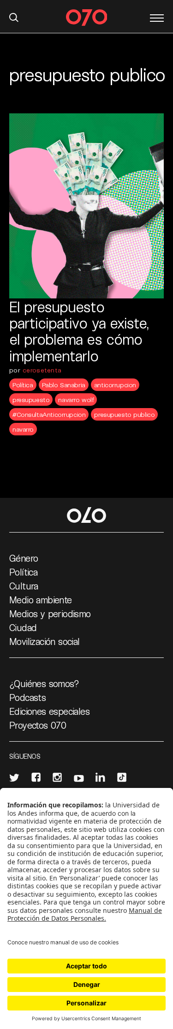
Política (22, 385)
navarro (23, 429)
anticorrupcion (115, 385)
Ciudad (22, 627)
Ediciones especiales (49, 711)
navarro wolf (76, 399)
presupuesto (30, 399)
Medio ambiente (40, 599)
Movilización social (44, 641)
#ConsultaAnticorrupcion (48, 414)
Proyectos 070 (37, 725)
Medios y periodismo (50, 613)
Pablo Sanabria (63, 385)
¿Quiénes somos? (44, 683)
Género (23, 558)
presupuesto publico (124, 414)
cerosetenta (42, 370)
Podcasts (27, 697)
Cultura (23, 585)
